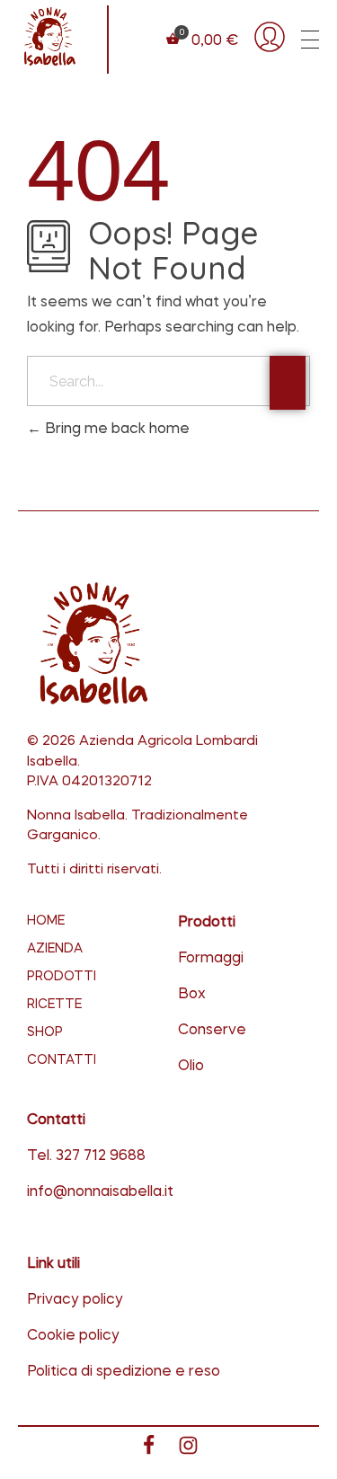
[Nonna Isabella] (49, 36)
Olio (191, 1066)
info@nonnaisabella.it (100, 1192)
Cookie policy (73, 1336)
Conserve (212, 1030)
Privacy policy (75, 1300)
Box (192, 994)
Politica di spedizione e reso (123, 1372)
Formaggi (211, 959)
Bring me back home (115, 429)
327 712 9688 (101, 1156)
